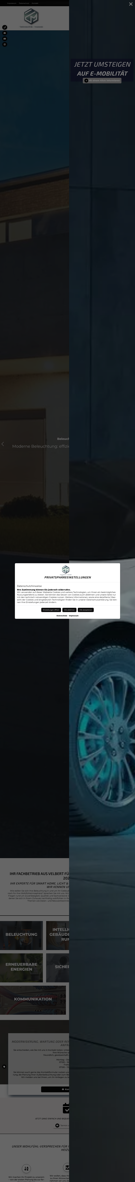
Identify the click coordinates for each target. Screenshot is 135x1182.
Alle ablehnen (69, 610)
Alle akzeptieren (85, 610)
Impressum (74, 616)
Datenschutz (62, 616)
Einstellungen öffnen (51, 610)
